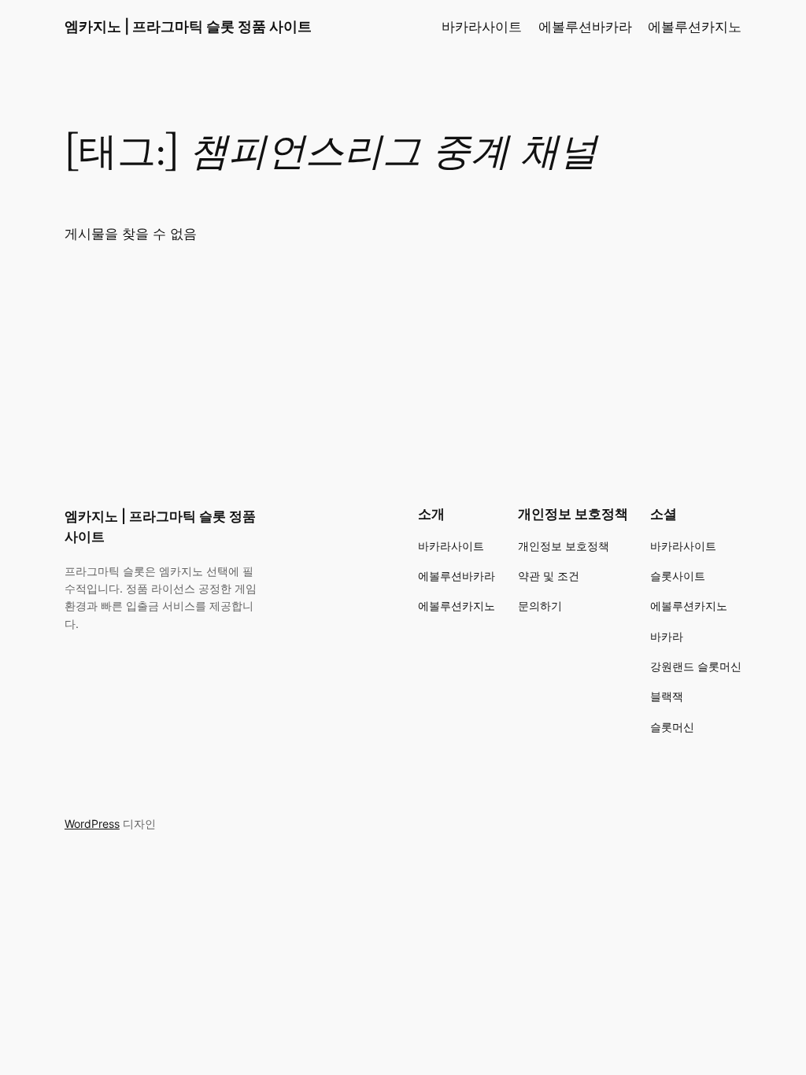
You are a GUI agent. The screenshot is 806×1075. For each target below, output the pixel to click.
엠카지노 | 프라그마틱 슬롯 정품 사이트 (188, 26)
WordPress (92, 823)
